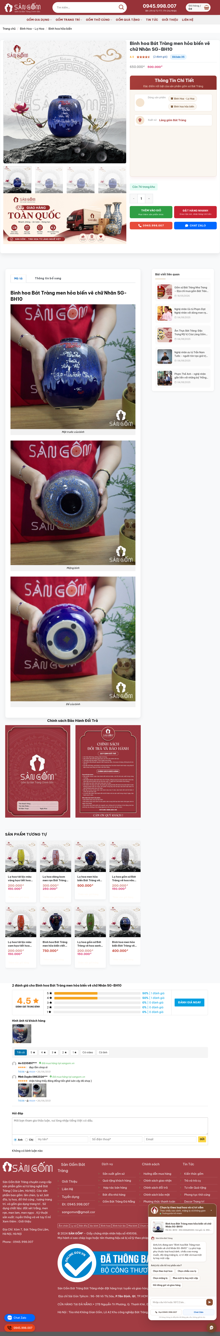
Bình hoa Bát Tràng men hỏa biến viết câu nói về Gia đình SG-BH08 (55, 943)
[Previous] (10, 102)
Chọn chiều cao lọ (187, 1271)
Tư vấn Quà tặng (195, 1187)
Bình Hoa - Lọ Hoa (32, 28)
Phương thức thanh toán (159, 1201)
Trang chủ (9, 28)
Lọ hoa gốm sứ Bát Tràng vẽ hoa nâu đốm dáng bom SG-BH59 (124, 878)
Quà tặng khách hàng (117, 1180)
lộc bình (94, 1225)
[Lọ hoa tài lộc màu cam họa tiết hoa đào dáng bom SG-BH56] (20, 921)
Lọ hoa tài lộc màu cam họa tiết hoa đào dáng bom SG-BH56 (20, 943)
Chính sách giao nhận (158, 1180)
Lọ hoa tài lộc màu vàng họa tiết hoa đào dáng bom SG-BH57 (20, 878)
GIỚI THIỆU (170, 19)
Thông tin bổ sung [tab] (48, 278)
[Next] (120, 102)
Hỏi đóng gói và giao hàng (166, 1285)
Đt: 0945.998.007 (75, 1204)
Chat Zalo (198, 1312)
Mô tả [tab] (18, 278)
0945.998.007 (160, 6)
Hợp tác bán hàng (115, 1187)
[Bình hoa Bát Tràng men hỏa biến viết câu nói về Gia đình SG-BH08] (55, 921)
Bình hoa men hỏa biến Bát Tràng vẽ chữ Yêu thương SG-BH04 (125, 943)
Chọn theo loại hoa (162, 1271)
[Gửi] (209, 1302)
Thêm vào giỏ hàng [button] (18, 897)
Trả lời (21, 1071)
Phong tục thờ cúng (197, 1194)
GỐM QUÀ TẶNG (128, 19)
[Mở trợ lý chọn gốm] (212, 1328)
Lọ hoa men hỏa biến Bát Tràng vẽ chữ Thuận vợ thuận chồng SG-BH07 (89, 878)
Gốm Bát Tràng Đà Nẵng (119, 1201)
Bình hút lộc (119, 1225)
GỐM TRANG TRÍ (68, 19)
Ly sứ (73, 1225)
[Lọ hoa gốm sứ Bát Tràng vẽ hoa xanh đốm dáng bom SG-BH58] (90, 921)
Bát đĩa (83, 1225)
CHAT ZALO (198, 225)
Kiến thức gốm (193, 1173)
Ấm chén (63, 1225)
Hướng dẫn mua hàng (157, 1173)
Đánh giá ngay (189, 1002)
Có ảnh (103, 1052)
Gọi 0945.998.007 (167, 1312)
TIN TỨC (152, 19)
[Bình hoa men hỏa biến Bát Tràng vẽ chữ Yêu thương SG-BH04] (125, 921)
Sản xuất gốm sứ (113, 1173)
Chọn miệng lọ (160, 1278)
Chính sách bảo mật (157, 1194)
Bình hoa (105, 1225)
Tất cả (21, 1052)
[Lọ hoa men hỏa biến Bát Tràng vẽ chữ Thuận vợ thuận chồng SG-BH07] (90, 856)
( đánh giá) (160, 56)
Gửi (202, 1139)
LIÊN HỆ (188, 19)
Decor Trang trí (194, 1201)
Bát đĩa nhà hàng (114, 1194)
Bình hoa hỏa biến (60, 28)
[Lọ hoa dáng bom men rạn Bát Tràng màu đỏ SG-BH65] (55, 856)
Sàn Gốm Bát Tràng (15, 1182)
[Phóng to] (7, 159)
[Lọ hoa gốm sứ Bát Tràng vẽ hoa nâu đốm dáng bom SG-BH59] (125, 856)
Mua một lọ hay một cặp (185, 1278)
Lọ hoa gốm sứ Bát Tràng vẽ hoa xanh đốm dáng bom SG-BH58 (89, 943)
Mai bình (132, 1225)
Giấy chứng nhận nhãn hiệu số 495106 (111, 1233)
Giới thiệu (25, 1221)
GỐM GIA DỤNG (38, 19)
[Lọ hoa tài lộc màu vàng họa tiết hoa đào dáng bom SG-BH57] (20, 856)
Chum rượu (145, 1225)
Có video (87, 1052)
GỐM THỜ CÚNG (98, 19)
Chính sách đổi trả (156, 1187)
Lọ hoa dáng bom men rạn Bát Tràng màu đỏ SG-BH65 (54, 878)
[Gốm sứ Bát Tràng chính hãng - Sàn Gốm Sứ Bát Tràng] (21, 7)
